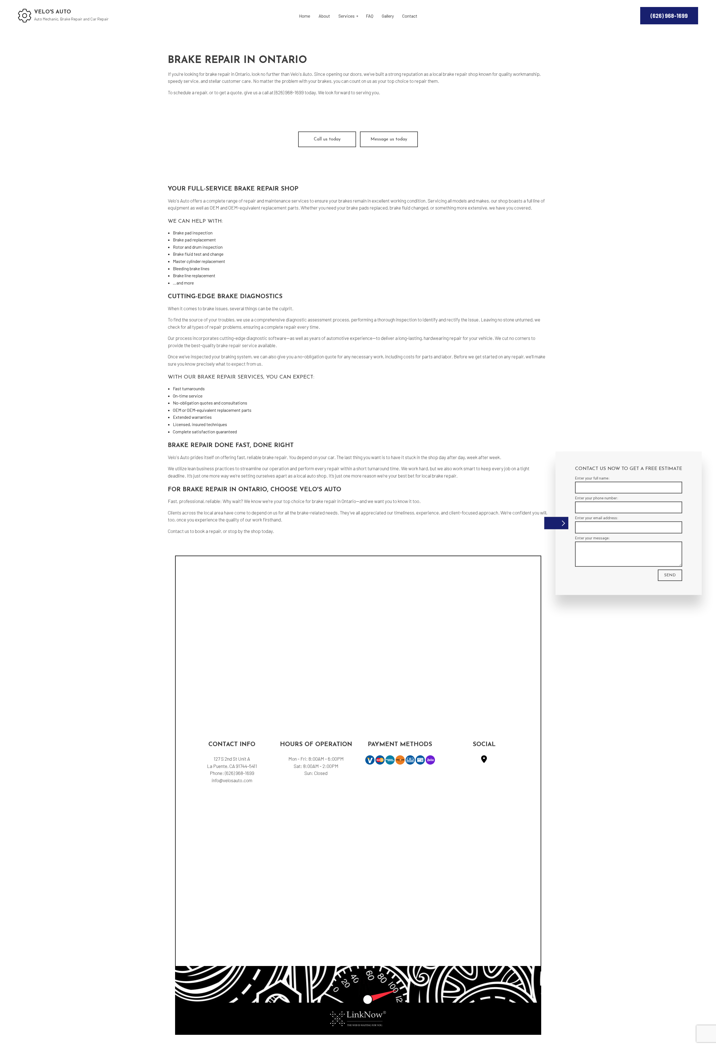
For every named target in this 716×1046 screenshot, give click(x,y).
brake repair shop (460, 74)
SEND (670, 575)
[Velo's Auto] (24, 15)
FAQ (369, 15)
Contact (409, 15)
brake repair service (236, 345)
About (324, 15)
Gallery (388, 15)
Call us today (327, 139)
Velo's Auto (52, 12)
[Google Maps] (484, 760)
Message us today (389, 139)
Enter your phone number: (596, 497)
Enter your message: (592, 537)
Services (346, 15)
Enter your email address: (596, 517)
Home (304, 15)
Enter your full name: (592, 477)
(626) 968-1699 (669, 15)
